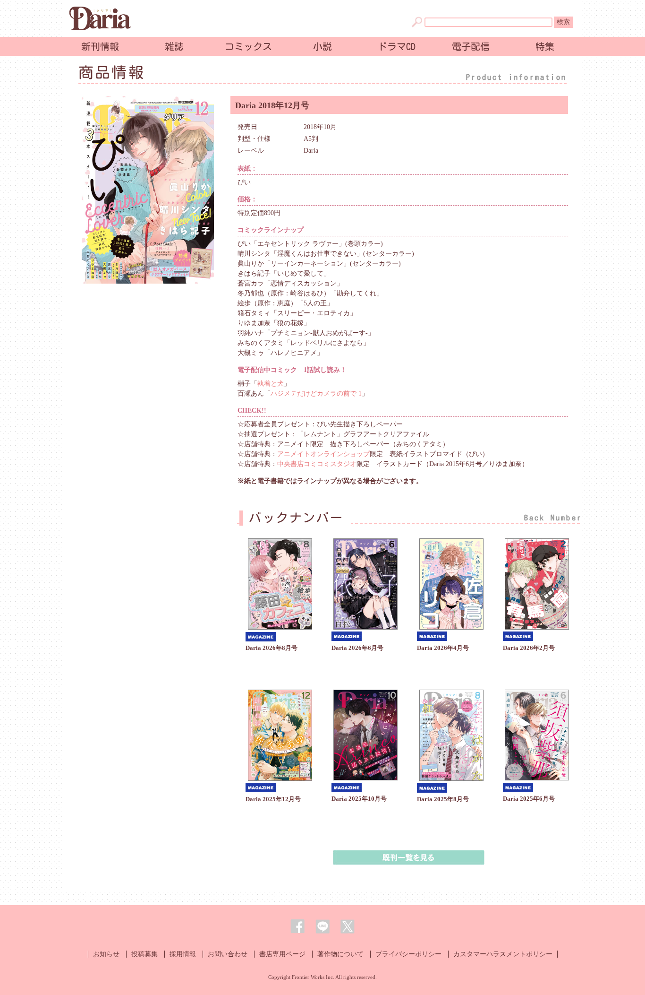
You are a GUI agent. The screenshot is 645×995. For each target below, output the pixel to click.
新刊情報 (100, 46)
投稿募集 (144, 954)
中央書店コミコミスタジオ (316, 463)
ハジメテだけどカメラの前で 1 (316, 393)
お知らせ (106, 954)
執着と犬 (270, 383)
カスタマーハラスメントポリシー (502, 954)
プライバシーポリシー (408, 954)
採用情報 (183, 954)
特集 (544, 46)
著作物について (340, 954)
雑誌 (174, 46)
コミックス (248, 46)
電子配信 (471, 46)
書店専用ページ (282, 954)
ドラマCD (397, 46)
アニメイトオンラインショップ (323, 454)
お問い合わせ (227, 954)
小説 (322, 46)
